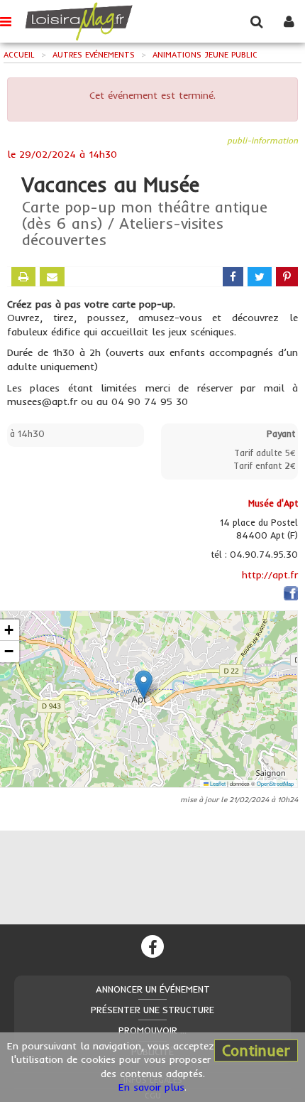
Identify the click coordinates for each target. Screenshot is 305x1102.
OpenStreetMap (275, 783)
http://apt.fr (270, 574)
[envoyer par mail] (52, 276)
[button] (143, 684)
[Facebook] (152, 946)
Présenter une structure (152, 1009)
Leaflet (217, 783)
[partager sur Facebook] (233, 276)
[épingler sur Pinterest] (287, 276)
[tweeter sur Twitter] (260, 276)
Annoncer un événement (153, 989)
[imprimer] (23, 276)
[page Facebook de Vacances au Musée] (291, 596)
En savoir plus (151, 1087)
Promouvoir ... (152, 1030)
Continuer (256, 1050)
